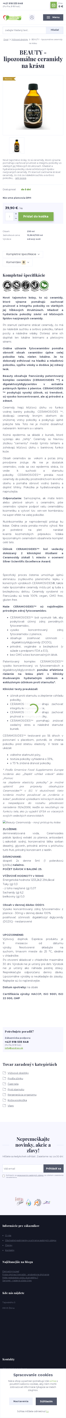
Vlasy (11, 1105)
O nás (8, 1235)
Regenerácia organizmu (22, 1094)
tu (47, 1411)
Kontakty (9, 1250)
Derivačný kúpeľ (10, 1271)
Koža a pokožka (17, 1100)
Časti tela (13, 1083)
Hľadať (55, 29)
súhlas (53, 1381)
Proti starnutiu (16, 1089)
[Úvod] (13, 17)
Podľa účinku (15, 1078)
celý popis (20, 178)
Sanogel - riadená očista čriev (17, 1280)
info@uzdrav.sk (14, 1048)
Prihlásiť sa (53, 1168)
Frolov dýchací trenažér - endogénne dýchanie (25, 1274)
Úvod (5, 39)
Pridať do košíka (35, 216)
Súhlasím (46, 1401)
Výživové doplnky (20, 39)
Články (8, 1245)
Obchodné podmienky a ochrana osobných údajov (30, 1240)
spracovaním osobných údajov (30, 1175)
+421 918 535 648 (13, 3)
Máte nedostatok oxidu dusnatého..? (20, 1277)
